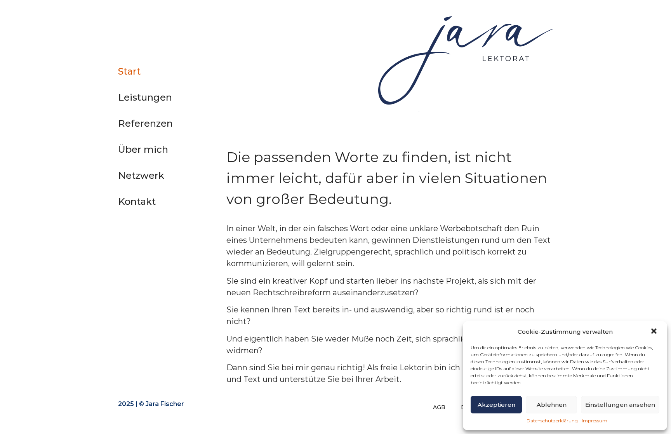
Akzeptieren (496, 404)
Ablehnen (552, 404)
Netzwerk (141, 175)
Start (129, 71)
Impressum (594, 421)
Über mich (143, 149)
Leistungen (145, 97)
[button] (654, 331)
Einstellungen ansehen (620, 404)
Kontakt (137, 201)
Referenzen (145, 123)
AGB (439, 407)
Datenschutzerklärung (552, 421)
